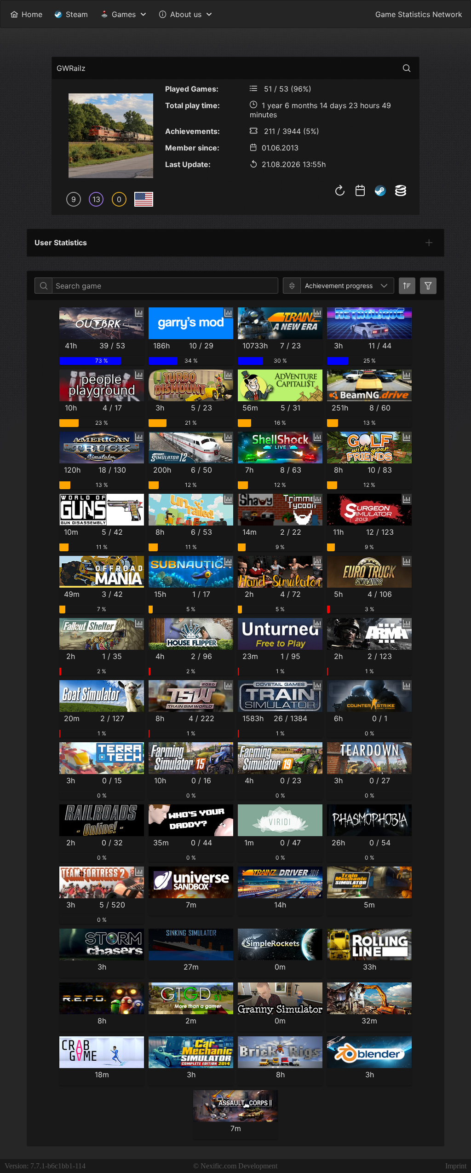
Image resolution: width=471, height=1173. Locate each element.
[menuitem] (26, 14)
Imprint (455, 1166)
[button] (384, 285)
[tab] (429, 242)
